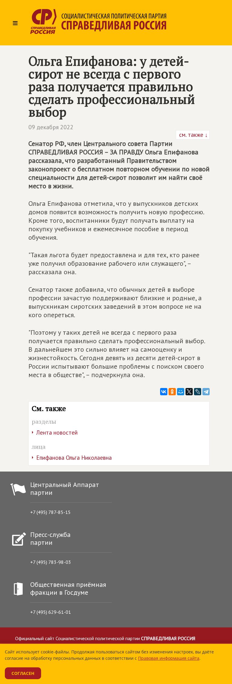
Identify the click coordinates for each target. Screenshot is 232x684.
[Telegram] (206, 391)
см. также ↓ (193, 134)
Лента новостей (57, 432)
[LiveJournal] (197, 391)
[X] (189, 391)
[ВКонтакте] (163, 391)
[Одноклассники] (172, 391)
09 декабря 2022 (50, 127)
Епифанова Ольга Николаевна (74, 457)
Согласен (22, 673)
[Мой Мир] (180, 391)
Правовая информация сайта (168, 658)
